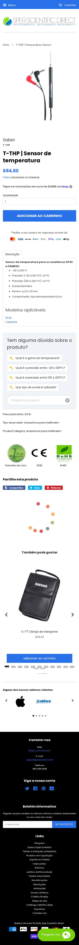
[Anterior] (7, 614)
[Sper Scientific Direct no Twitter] (27, 789)
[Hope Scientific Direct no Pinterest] (43, 789)
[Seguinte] (72, 614)
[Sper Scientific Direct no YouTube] (51, 789)
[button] (34, 358)
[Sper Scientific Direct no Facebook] (35, 789)
